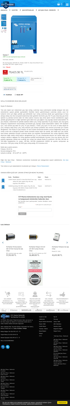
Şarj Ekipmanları (28, 10)
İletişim (41, 333)
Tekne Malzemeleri (43, 166)
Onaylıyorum (62, 402)
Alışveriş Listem (57, 326)
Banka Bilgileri (42, 331)
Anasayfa (4, 10)
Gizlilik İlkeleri (42, 326)
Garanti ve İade (43, 317)
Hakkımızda (42, 319)
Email (20, 207)
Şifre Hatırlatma (57, 324)
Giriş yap (56, 319)
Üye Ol (55, 317)
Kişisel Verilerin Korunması (45, 321)
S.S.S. (40, 336)
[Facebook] (3, 347)
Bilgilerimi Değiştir (58, 328)
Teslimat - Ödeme (43, 328)
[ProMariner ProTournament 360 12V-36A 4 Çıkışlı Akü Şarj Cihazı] (11, 237)
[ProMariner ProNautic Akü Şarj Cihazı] (56, 237)
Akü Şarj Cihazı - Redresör (47, 10)
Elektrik (15, 10)
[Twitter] (7, 347)
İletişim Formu (57, 331)
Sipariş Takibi (42, 324)
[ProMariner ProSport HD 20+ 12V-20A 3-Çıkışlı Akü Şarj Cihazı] (34, 237)
